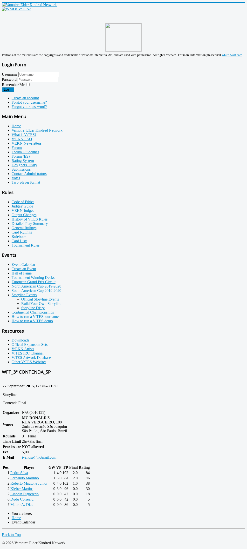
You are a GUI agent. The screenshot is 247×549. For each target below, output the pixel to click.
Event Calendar (23, 264)
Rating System (23, 161)
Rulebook (19, 236)
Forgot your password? (29, 107)
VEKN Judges (23, 210)
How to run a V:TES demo (32, 321)
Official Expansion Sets (30, 344)
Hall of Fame (22, 273)
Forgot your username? (29, 102)
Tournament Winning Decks (33, 277)
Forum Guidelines (25, 152)
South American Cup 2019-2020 (36, 290)
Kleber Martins (21, 489)
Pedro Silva (19, 473)
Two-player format (26, 182)
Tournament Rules (26, 245)
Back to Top (11, 535)
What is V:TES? (24, 135)
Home (16, 126)
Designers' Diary (24, 165)
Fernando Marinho (24, 478)
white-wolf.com (232, 55)
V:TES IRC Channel (27, 353)
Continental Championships (33, 312)
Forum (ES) (21, 156)
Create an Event (24, 269)
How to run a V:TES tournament (37, 317)
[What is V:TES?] (16, 9)
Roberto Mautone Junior (29, 483)
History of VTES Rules (30, 219)
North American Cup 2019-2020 (36, 286)
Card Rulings (22, 232)
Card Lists (19, 241)
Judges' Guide (22, 206)
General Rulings (24, 228)
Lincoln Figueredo (24, 494)
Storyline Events (24, 295)
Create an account (25, 98)
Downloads (20, 340)
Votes (16, 178)
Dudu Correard (22, 499)
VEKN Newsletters (26, 143)
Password (10, 79)
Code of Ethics (23, 202)
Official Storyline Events (40, 299)
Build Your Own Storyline (41, 303)
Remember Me (13, 85)
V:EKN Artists (23, 349)
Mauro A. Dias (21, 504)
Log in (8, 89)
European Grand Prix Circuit (33, 282)
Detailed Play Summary (30, 223)
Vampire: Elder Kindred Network (37, 130)
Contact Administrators (29, 174)
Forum (17, 148)
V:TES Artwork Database (31, 357)
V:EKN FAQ (22, 139)
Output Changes (24, 215)
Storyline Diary (33, 308)
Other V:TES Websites (29, 362)
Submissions (21, 169)
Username (9, 74)
